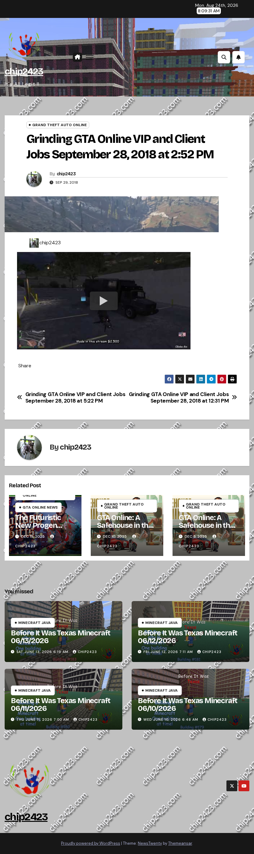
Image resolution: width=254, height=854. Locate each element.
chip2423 (24, 71)
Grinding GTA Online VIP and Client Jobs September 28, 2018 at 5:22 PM (75, 397)
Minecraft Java (34, 622)
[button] (224, 57)
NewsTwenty (150, 843)
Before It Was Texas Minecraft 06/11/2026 (60, 704)
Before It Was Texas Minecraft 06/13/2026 (60, 637)
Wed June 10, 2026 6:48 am (170, 719)
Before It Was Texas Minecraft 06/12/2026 (187, 637)
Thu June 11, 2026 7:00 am (42, 719)
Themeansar (180, 843)
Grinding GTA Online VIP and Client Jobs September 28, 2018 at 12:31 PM (179, 397)
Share (24, 366)
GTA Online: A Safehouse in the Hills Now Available (124, 529)
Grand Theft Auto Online (59, 124)
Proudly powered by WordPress (90, 843)
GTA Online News (40, 507)
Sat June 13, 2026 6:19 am (42, 652)
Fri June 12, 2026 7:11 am (168, 652)
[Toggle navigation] (89, 57)
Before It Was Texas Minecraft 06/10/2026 (187, 704)
